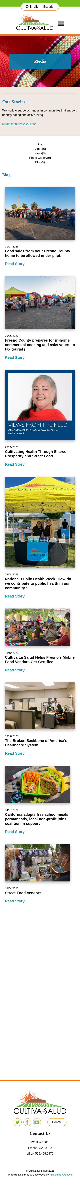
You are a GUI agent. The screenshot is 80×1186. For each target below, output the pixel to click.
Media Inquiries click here (19, 124)
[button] (56, 1122)
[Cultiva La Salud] (37, 23)
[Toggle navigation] (61, 23)
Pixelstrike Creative (60, 1174)
